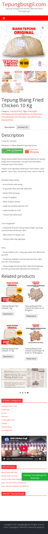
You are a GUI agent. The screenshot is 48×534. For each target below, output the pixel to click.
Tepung (4, 423)
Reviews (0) (23, 127)
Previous (4, 378)
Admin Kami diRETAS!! (9, 472)
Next (43, 378)
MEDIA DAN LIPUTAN (9, 476)
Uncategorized (6, 430)
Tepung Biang (16, 111)
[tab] (10, 127)
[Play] (4, 459)
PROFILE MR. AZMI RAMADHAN (13, 479)
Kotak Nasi (5, 409)
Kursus (3, 413)
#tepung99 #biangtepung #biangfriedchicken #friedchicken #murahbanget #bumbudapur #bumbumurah (21, 114)
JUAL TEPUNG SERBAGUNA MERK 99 (15, 486)
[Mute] (40, 459)
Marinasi (4, 416)
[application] (24, 448)
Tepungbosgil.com (24, 4)
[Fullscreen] (44, 459)
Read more (8, 314)
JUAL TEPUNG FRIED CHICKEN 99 (13, 483)
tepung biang (7, 120)
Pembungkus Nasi (8, 420)
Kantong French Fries (9, 406)
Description (10, 127)
